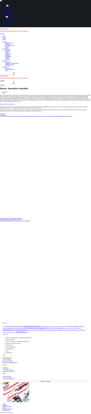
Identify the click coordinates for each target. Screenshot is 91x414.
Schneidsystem (65, 330)
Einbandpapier (81, 326)
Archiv (6, 47)
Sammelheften (8, 56)
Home (4, 35)
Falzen (6, 52)
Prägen (37, 330)
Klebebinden (8, 53)
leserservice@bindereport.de (9, 378)
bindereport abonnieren (7, 408)
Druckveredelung (69, 326)
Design (4, 39)
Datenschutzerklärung (10, 69)
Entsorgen (7, 50)
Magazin (4, 41)
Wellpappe (27, 332)
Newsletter (2, 33)
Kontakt (4, 67)
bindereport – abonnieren (45, 381)
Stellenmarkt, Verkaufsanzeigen (12, 63)
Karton (37, 328)
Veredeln (7, 58)
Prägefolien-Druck (31, 330)
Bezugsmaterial (14, 326)
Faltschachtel (11, 328)
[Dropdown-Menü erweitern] (10, 49)
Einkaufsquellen (6, 49)
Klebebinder (49, 328)
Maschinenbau (78, 328)
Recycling (41, 330)
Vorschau (7, 46)
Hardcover (32, 328)
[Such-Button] (14, 73)
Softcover (70, 330)
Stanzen (75, 330)
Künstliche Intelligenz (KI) (68, 328)
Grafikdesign (25, 328)
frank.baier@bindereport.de (8, 371)
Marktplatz (7, 55)
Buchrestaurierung (46, 326)
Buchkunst (36, 326)
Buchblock (21, 326)
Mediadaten (7, 44)
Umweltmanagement (81, 330)
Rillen (45, 330)
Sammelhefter (53, 330)
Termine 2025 (8, 62)
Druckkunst (63, 326)
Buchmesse (41, 326)
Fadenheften (8, 51)
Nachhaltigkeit (8, 330)
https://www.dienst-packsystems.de (7, 104)
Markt (4, 37)
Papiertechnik (24, 330)
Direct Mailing (52, 326)
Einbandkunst (76, 326)
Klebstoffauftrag (60, 328)
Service (4, 61)
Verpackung (3, 115)
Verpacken (7, 59)
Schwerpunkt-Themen (10, 45)
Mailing (74, 328)
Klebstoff (54, 328)
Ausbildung (8, 326)
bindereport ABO (9, 43)
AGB (6, 70)
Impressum (7, 68)
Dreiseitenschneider (57, 326)
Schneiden (7, 57)
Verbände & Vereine (9, 64)
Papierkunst (16, 330)
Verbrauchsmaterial (7, 332)
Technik (4, 38)
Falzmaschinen (18, 328)
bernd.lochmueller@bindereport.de (10, 362)
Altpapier (4, 326)
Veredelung (13, 332)
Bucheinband (27, 326)
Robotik (48, 330)
